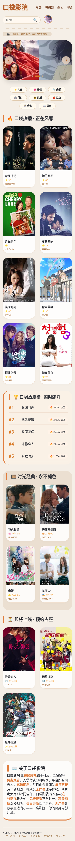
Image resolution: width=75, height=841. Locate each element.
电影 (38, 7)
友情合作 (48, 836)
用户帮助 (35, 836)
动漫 (69, 7)
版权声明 (22, 836)
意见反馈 (60, 836)
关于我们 (10, 836)
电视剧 (49, 7)
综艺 (60, 7)
